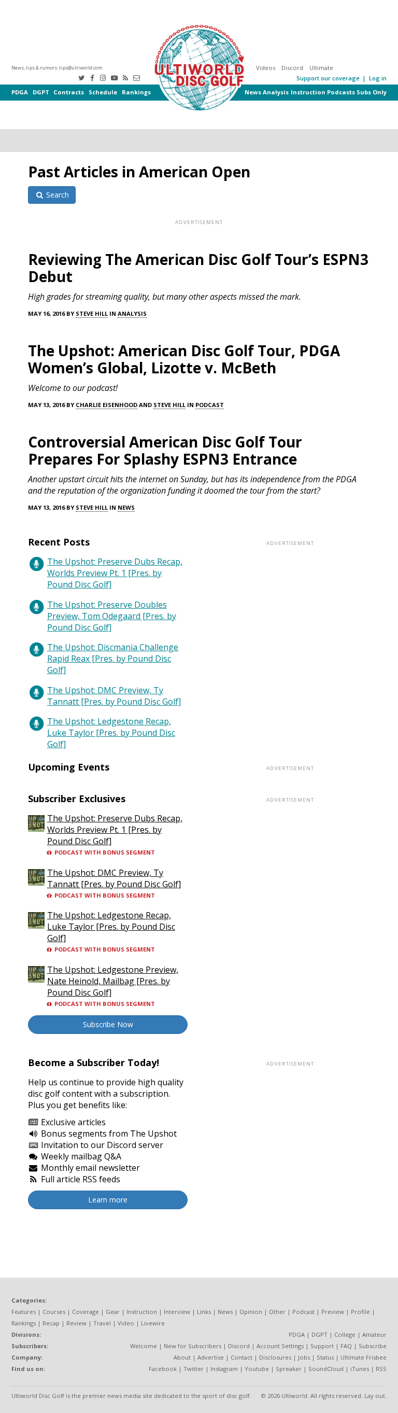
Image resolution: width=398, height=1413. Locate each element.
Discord (292, 68)
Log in (378, 78)
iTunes (359, 1369)
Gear (113, 1312)
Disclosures (275, 1357)
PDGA (19, 92)
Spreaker (289, 1369)
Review (76, 1323)
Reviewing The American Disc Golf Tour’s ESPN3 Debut (198, 267)
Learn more (107, 1200)
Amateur (374, 1334)
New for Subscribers (192, 1346)
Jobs (304, 1357)
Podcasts (341, 92)
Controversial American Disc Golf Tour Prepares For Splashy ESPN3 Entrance (165, 450)
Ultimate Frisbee (363, 1357)
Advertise (210, 1357)
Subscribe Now (108, 1024)
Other (277, 1312)
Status (325, 1357)
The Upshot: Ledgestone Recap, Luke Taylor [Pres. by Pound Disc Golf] (111, 733)
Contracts (68, 92)
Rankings (136, 92)
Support (322, 1346)
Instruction (308, 92)
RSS (381, 1369)
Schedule (103, 92)
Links (204, 1312)
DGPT (41, 92)
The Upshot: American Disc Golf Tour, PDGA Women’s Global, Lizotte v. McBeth (184, 359)
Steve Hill (92, 313)
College (345, 1334)
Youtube (257, 1369)
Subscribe (373, 1346)
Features (23, 1312)
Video (126, 1323)
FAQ (346, 1346)
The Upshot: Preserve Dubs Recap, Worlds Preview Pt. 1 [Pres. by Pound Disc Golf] (114, 573)
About (182, 1357)
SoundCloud (326, 1369)
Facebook (163, 1369)
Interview (177, 1312)
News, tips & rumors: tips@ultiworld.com (57, 67)
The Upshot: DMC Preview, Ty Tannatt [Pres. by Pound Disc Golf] (114, 695)
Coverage (85, 1312)
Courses (53, 1312)
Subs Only (372, 92)
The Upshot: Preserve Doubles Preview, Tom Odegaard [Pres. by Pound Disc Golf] (111, 616)
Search (56, 195)
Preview (332, 1312)
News (253, 92)
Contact (241, 1357)
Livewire (153, 1323)
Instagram (224, 1369)
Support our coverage (328, 78)
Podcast (209, 405)
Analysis (276, 92)
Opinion (250, 1312)
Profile (360, 1312)
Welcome (143, 1346)
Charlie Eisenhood (106, 405)
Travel (102, 1323)
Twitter (193, 1369)
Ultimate (321, 68)
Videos (265, 68)
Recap (51, 1323)
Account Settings (280, 1346)
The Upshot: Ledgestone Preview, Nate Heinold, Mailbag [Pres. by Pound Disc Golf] (112, 981)
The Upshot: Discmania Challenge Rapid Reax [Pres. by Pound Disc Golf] (112, 658)
